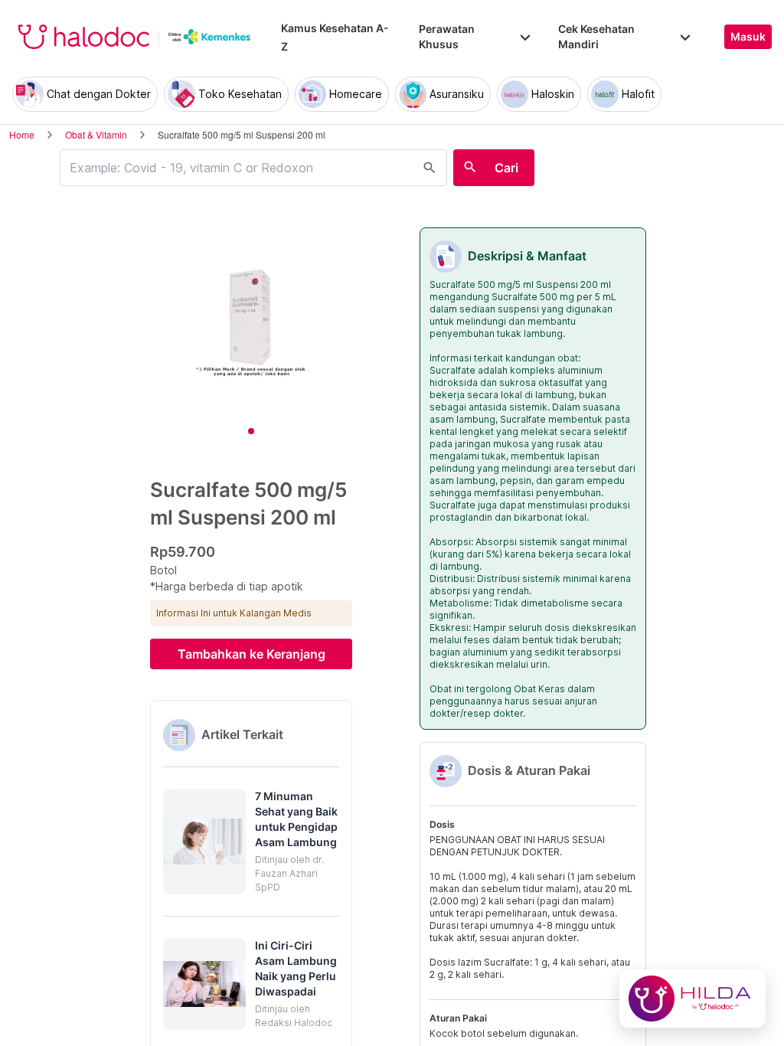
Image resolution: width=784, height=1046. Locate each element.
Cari (506, 168)
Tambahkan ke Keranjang (251, 654)
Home (21, 134)
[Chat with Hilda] (692, 998)
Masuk (748, 37)
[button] (251, 842)
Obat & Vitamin (96, 134)
